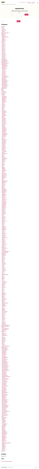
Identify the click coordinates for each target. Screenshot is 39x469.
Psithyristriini (4, 440)
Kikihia (3, 165)
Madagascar (4, 293)
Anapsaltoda (4, 98)
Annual (3, 249)
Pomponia (3, 209)
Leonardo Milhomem (5, 76)
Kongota (3, 167)
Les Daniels (3, 77)
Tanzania (3, 317)
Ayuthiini (3, 418)
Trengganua (4, 235)
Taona (3, 225)
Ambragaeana (4, 96)
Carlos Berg (3, 356)
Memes (3, 341)
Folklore (3, 339)
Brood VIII (3, 50)
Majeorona (3, 176)
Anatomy (2, 26)
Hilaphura (3, 159)
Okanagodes (4, 195)
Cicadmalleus (4, 129)
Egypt (3, 277)
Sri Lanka (3, 314)
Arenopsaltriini (4, 417)
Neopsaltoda (4, 191)
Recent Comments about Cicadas (7, 461)
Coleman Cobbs (4, 66)
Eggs (2, 27)
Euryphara (3, 147)
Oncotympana (4, 197)
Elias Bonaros (4, 68)
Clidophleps (4, 130)
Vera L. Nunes (4, 410)
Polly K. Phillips (4, 400)
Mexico (3, 295)
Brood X (3, 51)
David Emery (4, 360)
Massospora (4, 92)
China (3, 268)
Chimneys (3, 34)
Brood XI (3, 52)
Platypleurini (4, 437)
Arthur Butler (4, 351)
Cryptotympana (4, 134)
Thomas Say (4, 408)
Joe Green (3, 71)
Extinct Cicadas (3, 88)
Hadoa (3, 154)
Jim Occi (3, 70)
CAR (2, 266)
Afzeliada (3, 94)
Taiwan (3, 316)
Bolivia (3, 256)
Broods (2, 41)
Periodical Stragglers (5, 251)
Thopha (3, 230)
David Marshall (4, 361)
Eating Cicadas (4, 335)
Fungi (2, 90)
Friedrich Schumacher (5, 370)
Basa (2, 109)
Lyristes (3, 172)
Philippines (3, 305)
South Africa (4, 312)
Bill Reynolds (4, 352)
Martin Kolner (4, 78)
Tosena (3, 234)
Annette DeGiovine (5, 349)
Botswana (3, 258)
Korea (3, 290)
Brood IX (3, 46)
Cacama (3, 113)
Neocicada (3, 189)
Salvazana (3, 218)
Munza (3, 187)
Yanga (3, 243)
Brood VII (3, 49)
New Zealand (4, 298)
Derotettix (3, 138)
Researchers (3, 347)
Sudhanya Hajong (4, 407)
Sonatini (3, 441)
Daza (2, 137)
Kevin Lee (3, 74)
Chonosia (3, 121)
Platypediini (3, 436)
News (19, 2)
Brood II (3, 43)
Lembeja (3, 169)
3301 (2, 332)
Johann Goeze (4, 382)
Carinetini (3, 419)
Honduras (3, 285)
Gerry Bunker (4, 372)
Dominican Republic (5, 274)
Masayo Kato (4, 390)
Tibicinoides (4, 233)
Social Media (33, 2)
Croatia (3, 271)
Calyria (3, 116)
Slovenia (3, 310)
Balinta (3, 108)
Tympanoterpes (4, 237)
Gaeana (3, 152)
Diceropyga (3, 140)
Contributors (3, 64)
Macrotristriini (4, 433)
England (3, 278)
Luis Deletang (4, 389)
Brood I (3, 42)
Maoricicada (4, 177)
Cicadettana (4, 128)
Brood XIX (3, 55)
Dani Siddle (3, 67)
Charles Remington (5, 357)
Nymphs (3, 30)
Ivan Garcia (3, 69)
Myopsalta (3, 188)
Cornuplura (3, 132)
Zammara (3, 246)
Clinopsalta (3, 131)
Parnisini (3, 435)
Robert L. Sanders (4, 401)
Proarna (3, 210)
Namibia (3, 296)
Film (2, 336)
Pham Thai (3, 398)
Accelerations (4, 248)
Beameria (3, 110)
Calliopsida (3, 114)
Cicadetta (3, 127)
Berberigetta (4, 112)
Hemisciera (3, 157)
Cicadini (3, 422)
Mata (2, 178)
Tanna (3, 224)
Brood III (3, 44)
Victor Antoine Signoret (5, 411)
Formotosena (4, 151)
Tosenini (3, 449)
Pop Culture (3, 331)
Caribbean (3, 267)
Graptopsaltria (4, 153)
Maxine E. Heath (4, 394)
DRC (2, 275)
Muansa (3, 186)
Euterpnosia (4, 148)
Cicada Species (23, 2)
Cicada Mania (3, 62)
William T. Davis (4, 414)
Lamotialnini (4, 431)
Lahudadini (3, 430)
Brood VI (3, 48)
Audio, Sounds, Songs (4, 32)
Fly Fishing (3, 338)
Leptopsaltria (4, 170)
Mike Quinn (3, 396)
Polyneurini (3, 438)
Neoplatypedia (4, 190)
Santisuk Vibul (4, 87)
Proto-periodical (4, 252)
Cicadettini (3, 421)
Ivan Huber (3, 377)
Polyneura (3, 208)
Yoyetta (3, 245)
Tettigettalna (4, 229)
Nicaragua (3, 299)
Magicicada (3, 175)
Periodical (3, 250)
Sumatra (3, 315)
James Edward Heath (5, 378)
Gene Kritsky (4, 371)
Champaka (3, 119)
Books (3, 327)
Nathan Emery (4, 397)
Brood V (3, 47)
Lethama (3, 171)
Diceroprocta (4, 139)
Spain (3, 313)
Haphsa (3, 156)
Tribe (2, 416)
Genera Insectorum (5, 328)
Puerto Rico (3, 306)
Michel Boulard (4, 395)
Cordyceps (3, 91)
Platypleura (3, 207)
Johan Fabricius (4, 381)
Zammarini (3, 450)
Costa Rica (3, 270)
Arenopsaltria (4, 101)
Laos (2, 291)
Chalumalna (3, 118)
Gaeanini (3, 428)
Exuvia (3, 28)
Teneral (3, 31)
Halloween (3, 340)
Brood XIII (3, 53)
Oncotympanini (4, 434)
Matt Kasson (4, 391)
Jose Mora (3, 72)
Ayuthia (3, 107)
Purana (3, 214)
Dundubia (3, 146)
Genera (2, 93)
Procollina (3, 211)
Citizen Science (4, 359)
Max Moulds (4, 393)
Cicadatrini (3, 420)
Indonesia (3, 287)
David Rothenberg (4, 362)
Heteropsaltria (4, 158)
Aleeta (3, 95)
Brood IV (3, 45)
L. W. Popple (3, 388)
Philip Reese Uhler (4, 399)
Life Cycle (2, 247)
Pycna (3, 215)
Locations (2, 253)
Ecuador (3, 276)
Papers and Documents (4, 326)
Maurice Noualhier (4, 392)
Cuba (2, 272)
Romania (3, 308)
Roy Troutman (4, 86)
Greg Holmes (4, 374)
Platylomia (3, 205)
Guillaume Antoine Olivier (6, 376)
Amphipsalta (4, 97)
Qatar (3, 307)
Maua (3, 179)
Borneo (3, 257)
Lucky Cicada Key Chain (5, 325)
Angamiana (3, 99)
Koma (3, 166)
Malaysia (3, 294)
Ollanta (3, 196)
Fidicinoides (4, 150)
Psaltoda (3, 212)
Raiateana (3, 217)
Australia (3, 255)
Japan (3, 289)
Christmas (3, 334)
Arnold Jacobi (4, 350)
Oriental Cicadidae (5, 329)
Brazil (3, 259)
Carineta (3, 117)
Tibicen (3, 231)
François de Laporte (5, 369)
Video (2, 451)
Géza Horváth (4, 373)
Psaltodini (3, 439)
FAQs (2, 89)
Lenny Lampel (4, 75)
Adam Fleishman (4, 65)
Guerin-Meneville (4, 375)
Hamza (3, 155)
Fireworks (3, 337)
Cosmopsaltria (4, 133)
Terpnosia (3, 226)
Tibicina (3, 232)
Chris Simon (4, 358)
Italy (2, 288)
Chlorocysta (4, 120)
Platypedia (3, 206)
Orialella (3, 198)
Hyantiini (3, 429)
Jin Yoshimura (4, 380)
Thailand (3, 318)
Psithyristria (4, 213)
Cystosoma (3, 136)
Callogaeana (4, 115)
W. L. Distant (4, 413)
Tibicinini (3, 448)
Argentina (3, 254)
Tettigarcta (3, 228)
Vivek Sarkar (4, 412)
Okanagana (3, 194)
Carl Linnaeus (4, 354)
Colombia (3, 269)
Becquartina (4, 111)
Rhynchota (3, 330)
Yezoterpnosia (4, 244)
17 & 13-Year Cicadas (28, 2)
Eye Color (3, 29)
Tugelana (3, 236)
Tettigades (3, 227)
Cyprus (3, 273)
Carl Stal (3, 355)
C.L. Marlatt (3, 353)
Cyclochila (3, 135)
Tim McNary (4, 409)
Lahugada (3, 168)
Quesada (3, 216)
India (2, 286)
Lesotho (3, 292)
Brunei (3, 260)
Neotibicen (3, 192)
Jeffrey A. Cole (4, 379)
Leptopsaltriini (4, 432)
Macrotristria (4, 174)
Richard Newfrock (4, 85)
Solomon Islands (4, 311)
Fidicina (3, 149)
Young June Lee (4, 415)
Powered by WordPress (10, 467)
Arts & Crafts (4, 333)
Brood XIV (3, 54)
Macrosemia (4, 173)
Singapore (3, 309)
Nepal (3, 297)
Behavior (2, 33)
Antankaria (3, 100)
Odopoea (3, 193)
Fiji (2, 279)
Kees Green (3, 73)
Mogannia (3, 185)
